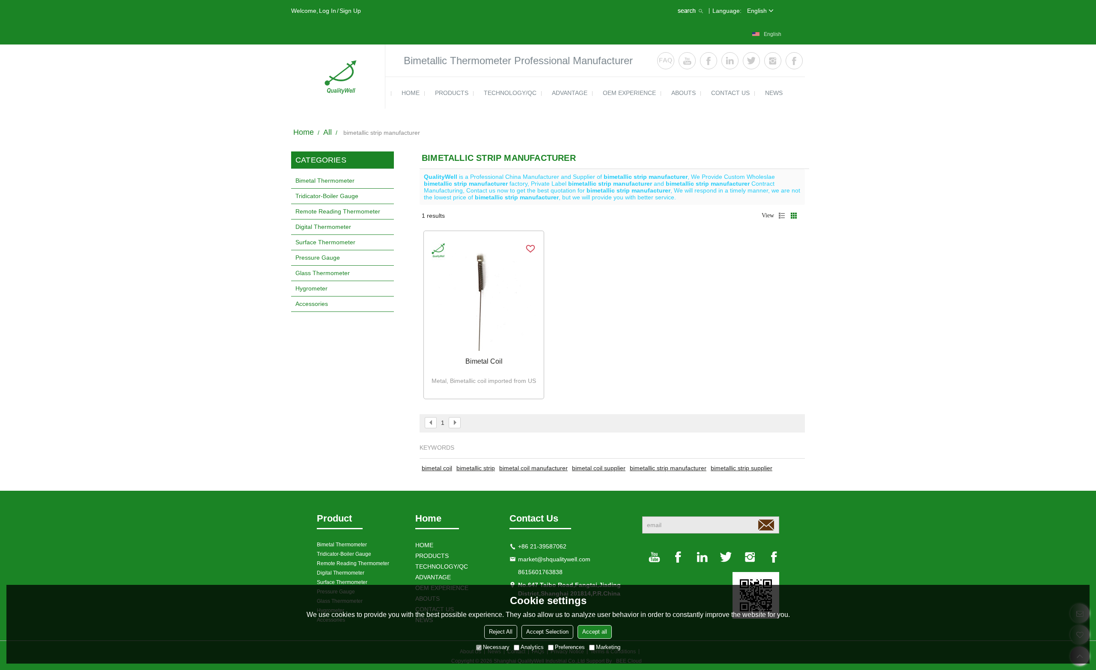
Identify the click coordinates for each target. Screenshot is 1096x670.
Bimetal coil (484, 361)
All (327, 132)
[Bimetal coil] (483, 295)
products (451, 92)
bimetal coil (437, 468)
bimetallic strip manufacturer (668, 468)
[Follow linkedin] (730, 60)
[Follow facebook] (708, 60)
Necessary (496, 647)
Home (303, 132)
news (774, 92)
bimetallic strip (475, 468)
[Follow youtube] (687, 60)
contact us (730, 92)
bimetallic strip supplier (741, 468)
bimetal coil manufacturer (533, 468)
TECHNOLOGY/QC (510, 92)
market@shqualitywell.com (554, 559)
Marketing (608, 647)
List (781, 215)
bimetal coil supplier (598, 468)
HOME (411, 92)
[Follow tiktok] (794, 60)
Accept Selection (547, 631)
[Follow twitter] (751, 60)
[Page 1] (431, 422)
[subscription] (766, 525)
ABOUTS (683, 92)
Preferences (570, 647)
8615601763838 (540, 572)
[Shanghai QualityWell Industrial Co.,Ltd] (338, 76)
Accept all (594, 631)
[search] (691, 10)
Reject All (500, 631)
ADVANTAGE (569, 92)
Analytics (532, 647)
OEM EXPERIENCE (629, 92)
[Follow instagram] (772, 60)
